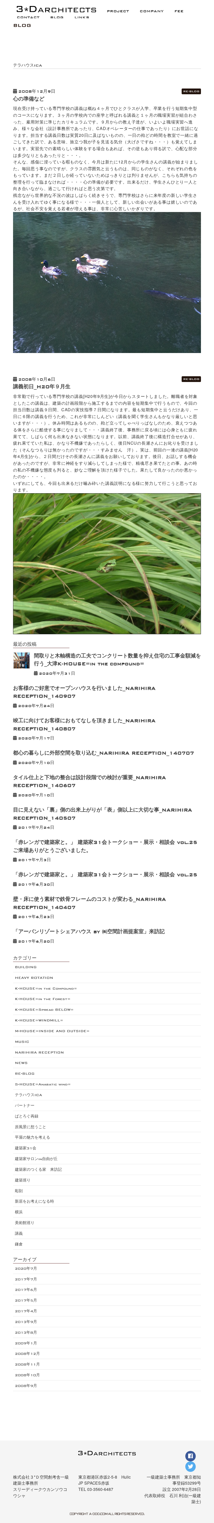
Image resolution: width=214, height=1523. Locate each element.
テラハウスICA (28, 1095)
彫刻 (19, 1191)
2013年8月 (26, 1332)
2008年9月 (26, 1386)
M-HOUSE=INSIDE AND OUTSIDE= (52, 1031)
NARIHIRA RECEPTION (39, 1052)
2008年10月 (27, 1375)
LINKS (81, 17)
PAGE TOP (205, 1492)
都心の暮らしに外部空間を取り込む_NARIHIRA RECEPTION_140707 (103, 753)
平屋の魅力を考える (32, 1137)
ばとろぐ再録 (26, 1116)
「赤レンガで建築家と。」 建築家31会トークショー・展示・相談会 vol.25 (105, 875)
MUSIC (22, 1042)
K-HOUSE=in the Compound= (46, 988)
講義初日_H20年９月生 (41, 387)
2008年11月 (27, 1364)
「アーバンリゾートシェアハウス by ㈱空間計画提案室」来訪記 (89, 931)
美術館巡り (24, 1223)
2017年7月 (26, 1279)
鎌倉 (19, 1244)
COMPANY (152, 11)
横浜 (19, 1212)
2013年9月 (26, 1322)
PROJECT (118, 11)
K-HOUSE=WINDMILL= (39, 1020)
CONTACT (28, 17)
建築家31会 (25, 1148)
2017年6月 (26, 1290)
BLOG (57, 17)
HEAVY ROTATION (34, 978)
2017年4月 (26, 1311)
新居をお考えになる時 (34, 1201)
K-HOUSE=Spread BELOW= (44, 1010)
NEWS (21, 1063)
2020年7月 (26, 1269)
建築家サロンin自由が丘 (36, 1159)
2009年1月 (26, 1343)
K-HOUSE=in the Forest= (42, 999)
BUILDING (26, 967)
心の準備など (28, 99)
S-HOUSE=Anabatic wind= (43, 1084)
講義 (19, 1234)
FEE (178, 11)
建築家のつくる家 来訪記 (38, 1170)
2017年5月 (26, 1300)
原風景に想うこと (30, 1127)
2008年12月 (27, 1354)
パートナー (24, 1106)
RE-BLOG (191, 91)
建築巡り (23, 1180)
